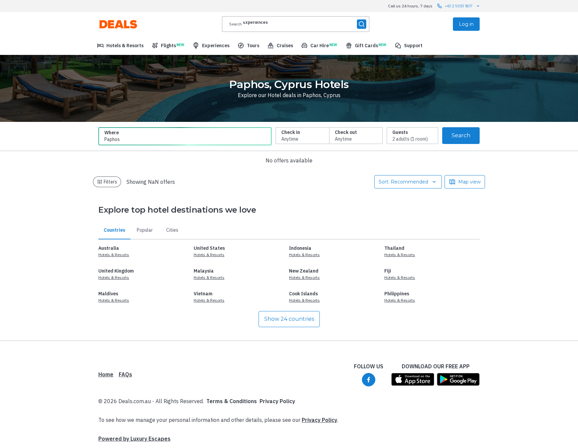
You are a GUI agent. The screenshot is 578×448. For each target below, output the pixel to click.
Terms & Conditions (231, 401)
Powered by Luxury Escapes (134, 438)
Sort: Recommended (403, 182)
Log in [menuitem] (466, 24)
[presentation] (295, 24)
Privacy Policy (277, 401)
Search (461, 135)
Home (105, 374)
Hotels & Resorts (113, 254)
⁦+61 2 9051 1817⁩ (459, 5)
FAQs (125, 374)
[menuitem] (120, 45)
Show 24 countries (289, 319)
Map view (469, 182)
